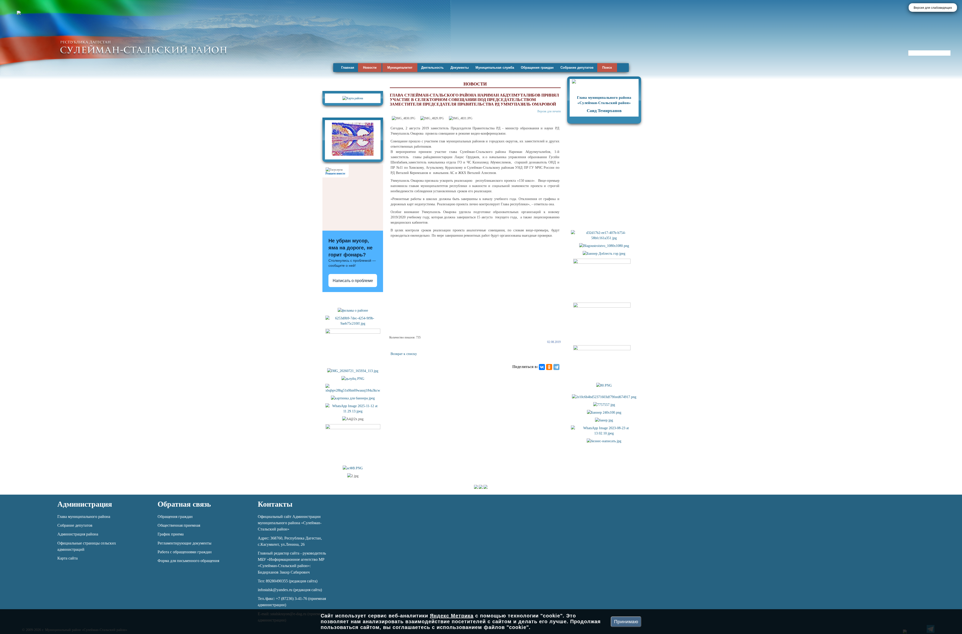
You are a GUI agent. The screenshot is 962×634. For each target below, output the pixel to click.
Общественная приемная (179, 525)
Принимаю (626, 621)
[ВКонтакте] (542, 367)
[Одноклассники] (549, 367)
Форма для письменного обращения (188, 561)
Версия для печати (549, 111)
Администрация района (77, 534)
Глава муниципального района (83, 516)
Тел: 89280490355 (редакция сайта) (287, 581)
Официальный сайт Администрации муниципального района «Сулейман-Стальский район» (289, 522)
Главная (347, 67)
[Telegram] (556, 367)
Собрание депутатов (576, 67)
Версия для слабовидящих (933, 8)
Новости (370, 67)
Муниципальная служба (494, 67)
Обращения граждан (537, 67)
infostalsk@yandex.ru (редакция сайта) (290, 590)
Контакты (275, 504)
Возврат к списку (404, 354)
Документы (459, 67)
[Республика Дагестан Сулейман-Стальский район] (143, 47)
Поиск (607, 67)
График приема (171, 534)
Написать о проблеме (353, 281)
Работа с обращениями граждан (185, 552)
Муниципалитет (399, 67)
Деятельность (432, 67)
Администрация (84, 504)
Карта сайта (67, 558)
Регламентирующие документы (184, 543)
